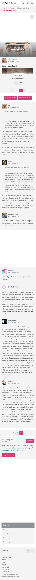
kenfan (11, 105)
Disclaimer (5, 572)
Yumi (10, 162)
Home (5, 8)
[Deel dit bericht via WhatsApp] (16, 83)
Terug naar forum (9, 530)
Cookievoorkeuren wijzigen (11, 576)
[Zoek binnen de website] (23, 3)
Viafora (5, 550)
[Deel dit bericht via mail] (21, 83)
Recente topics (8, 534)
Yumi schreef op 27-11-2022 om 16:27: (17, 111)
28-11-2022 (11, 163)
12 (18, 90)
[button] (18, 75)
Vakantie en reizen (23, 8)
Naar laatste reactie (25, 97)
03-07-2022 (11, 61)
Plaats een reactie (10, 97)
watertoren (12, 286)
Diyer (10, 382)
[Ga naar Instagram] (32, 551)
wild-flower (12, 60)
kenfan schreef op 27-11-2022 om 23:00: (17, 167)
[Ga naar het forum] (28, 3)
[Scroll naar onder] (32, 17)
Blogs (4, 562)
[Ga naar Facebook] (28, 551)
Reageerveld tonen (8, 455)
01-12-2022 (11, 288)
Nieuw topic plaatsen (10, 542)
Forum (12, 8)
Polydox (11, 271)
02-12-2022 (11, 322)
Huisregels (5, 569)
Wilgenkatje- (13, 214)
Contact (4, 564)
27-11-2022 (11, 107)
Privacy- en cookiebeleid (10, 574)
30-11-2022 (11, 272)
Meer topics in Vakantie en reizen (14, 538)
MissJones (12, 321)
